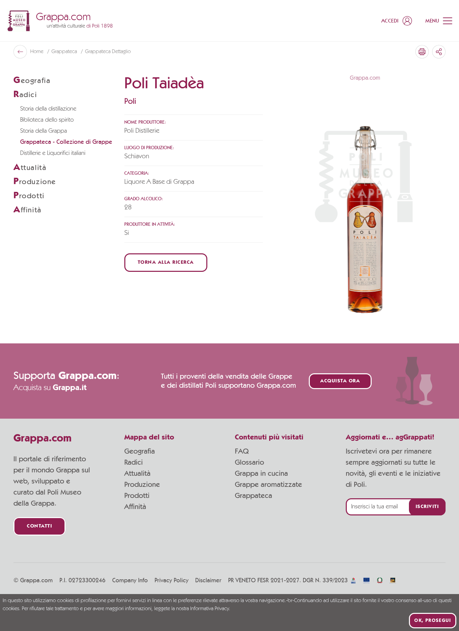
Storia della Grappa (43, 131)
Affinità (135, 506)
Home (37, 51)
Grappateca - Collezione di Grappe (66, 142)
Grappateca (64, 51)
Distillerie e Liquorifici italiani (52, 153)
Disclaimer (208, 581)
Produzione (142, 484)
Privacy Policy (172, 581)
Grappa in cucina (261, 473)
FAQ (242, 451)
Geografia (139, 451)
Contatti (39, 526)
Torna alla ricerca (166, 262)
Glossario (249, 462)
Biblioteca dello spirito (47, 120)
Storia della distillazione (48, 109)
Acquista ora (340, 381)
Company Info (130, 581)
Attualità (137, 473)
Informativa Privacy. (210, 609)
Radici (133, 462)
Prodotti (137, 495)
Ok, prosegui (432, 620)
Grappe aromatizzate (268, 484)
